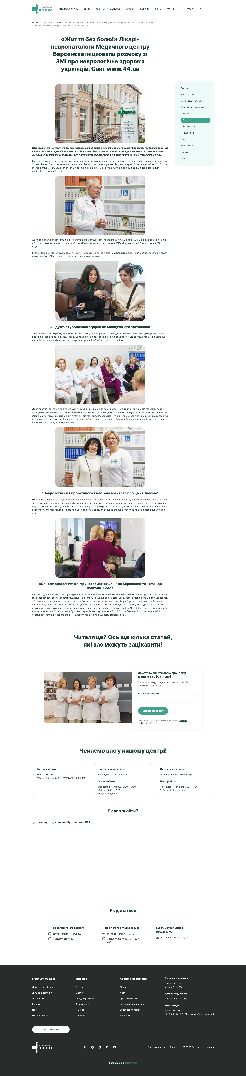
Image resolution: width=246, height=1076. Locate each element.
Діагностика (39, 998)
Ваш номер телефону (148, 693)
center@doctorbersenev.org (113, 774)
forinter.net (131, 1063)
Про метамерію (128, 998)
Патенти (185, 158)
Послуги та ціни (43, 978)
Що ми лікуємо (68, 8)
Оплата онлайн (51, 1029)
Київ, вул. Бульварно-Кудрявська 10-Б (64, 822)
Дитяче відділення (42, 992)
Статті (58, 22)
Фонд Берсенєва (85, 998)
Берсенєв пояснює (130, 1009)
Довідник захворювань (192, 101)
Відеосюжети (189, 126)
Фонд (157, 8)
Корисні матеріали (133, 978)
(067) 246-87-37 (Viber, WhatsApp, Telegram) (61, 777)
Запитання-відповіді (108, 8)
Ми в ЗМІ (47, 22)
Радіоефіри (188, 133)
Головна (36, 22)
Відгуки (144, 8)
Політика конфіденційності (162, 1047)
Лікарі (130, 8)
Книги (123, 992)
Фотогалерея (187, 145)
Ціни (87, 8)
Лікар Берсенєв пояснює (193, 107)
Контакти (172, 8)
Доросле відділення (43, 987)
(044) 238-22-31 (45, 774)
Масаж (36, 1004)
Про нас (184, 88)
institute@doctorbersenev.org (176, 774)
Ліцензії (184, 152)
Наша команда (188, 94)
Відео (183, 139)
